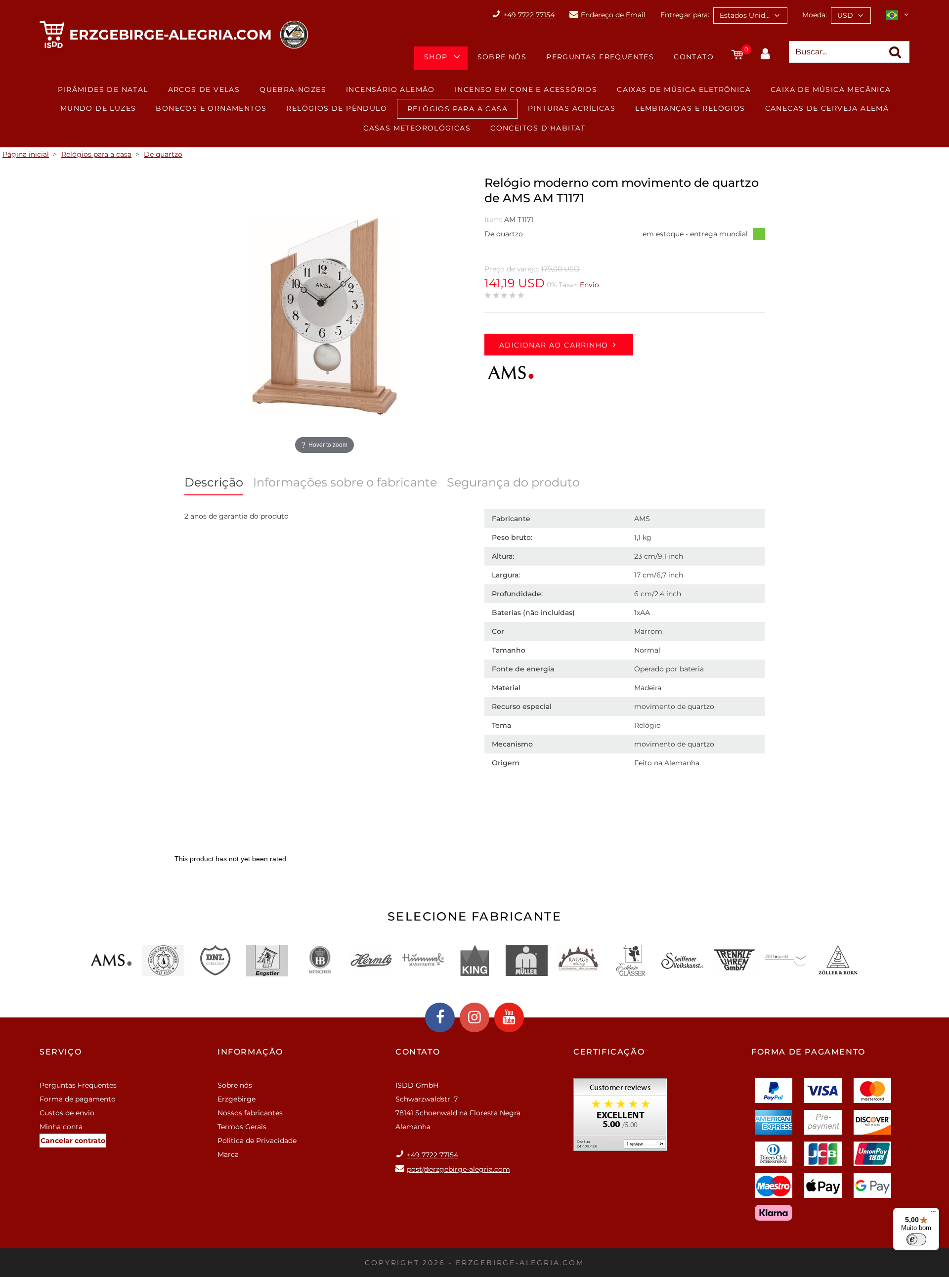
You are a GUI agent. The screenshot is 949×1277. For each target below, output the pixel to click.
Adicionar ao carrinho (553, 345)
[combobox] (750, 15)
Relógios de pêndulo (336, 108)
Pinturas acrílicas (571, 108)
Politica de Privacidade (257, 1140)
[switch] (916, 1239)
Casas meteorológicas (417, 128)
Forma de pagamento (78, 1099)
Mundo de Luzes (98, 108)
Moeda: (814, 14)
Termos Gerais (241, 1126)
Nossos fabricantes (250, 1112)
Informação (250, 1052)
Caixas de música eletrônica (684, 89)
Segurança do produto (513, 482)
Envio (589, 284)
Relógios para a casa (457, 108)
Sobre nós (502, 56)
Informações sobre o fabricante (345, 482)
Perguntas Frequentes (600, 56)
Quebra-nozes (292, 89)
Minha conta (61, 1126)
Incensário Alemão (390, 89)
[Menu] (933, 1214)
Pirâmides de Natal (103, 89)
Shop (436, 56)
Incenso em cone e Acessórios (526, 89)
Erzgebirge (236, 1099)
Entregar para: (684, 14)
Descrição (213, 482)
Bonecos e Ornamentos (211, 108)
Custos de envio (67, 1112)
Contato (694, 56)
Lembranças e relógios (690, 108)
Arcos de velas (204, 89)
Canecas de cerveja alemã (827, 108)
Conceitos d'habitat (538, 128)
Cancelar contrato (73, 1140)
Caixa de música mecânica (831, 89)
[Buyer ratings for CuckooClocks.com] (620, 1118)
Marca (228, 1154)
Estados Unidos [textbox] (746, 15)
